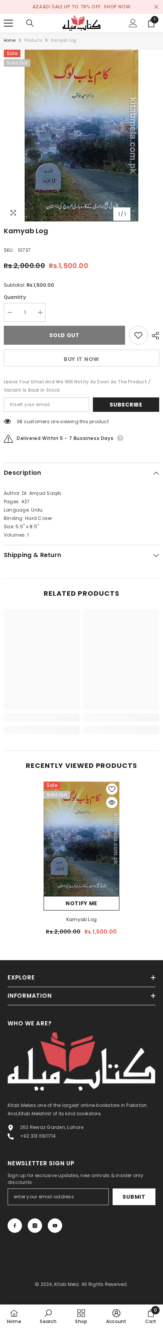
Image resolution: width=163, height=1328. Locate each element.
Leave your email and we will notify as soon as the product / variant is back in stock (77, 385)
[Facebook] (15, 1225)
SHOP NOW (117, 6)
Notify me (81, 903)
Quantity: (15, 297)
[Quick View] (112, 802)
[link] (42, 717)
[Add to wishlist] (138, 335)
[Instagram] (35, 1225)
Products (33, 40)
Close (156, 7)
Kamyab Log (81, 919)
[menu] (8, 23)
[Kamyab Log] (81, 839)
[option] (81, 135)
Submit (133, 1197)
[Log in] (133, 23)
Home (10, 40)
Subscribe (126, 404)
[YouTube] (55, 1225)
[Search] (29, 23)
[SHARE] (153, 336)
